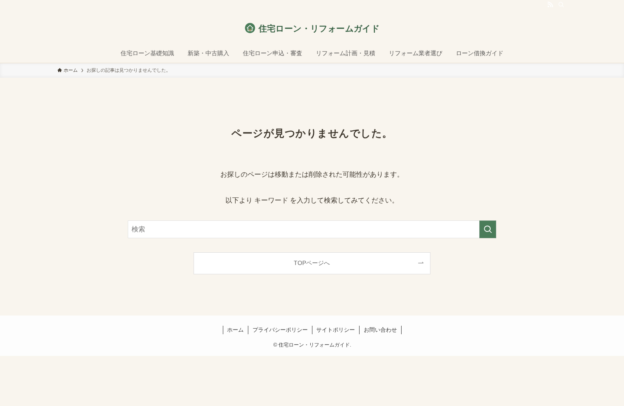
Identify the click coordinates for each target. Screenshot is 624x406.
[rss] (550, 4)
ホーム (235, 330)
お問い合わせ (380, 330)
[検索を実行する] (487, 229)
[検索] (561, 4)
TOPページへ (312, 262)
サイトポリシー (335, 330)
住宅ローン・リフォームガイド (319, 28)
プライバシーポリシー (280, 330)
